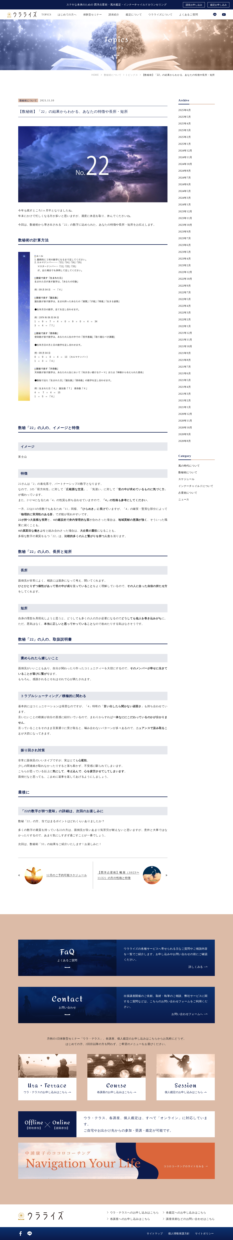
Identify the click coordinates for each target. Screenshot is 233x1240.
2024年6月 (184, 184)
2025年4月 (184, 123)
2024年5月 (184, 191)
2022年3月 (184, 312)
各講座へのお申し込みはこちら (130, 1218)
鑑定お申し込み (218, 4)
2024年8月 (184, 170)
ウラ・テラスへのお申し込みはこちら (134, 1212)
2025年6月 (184, 110)
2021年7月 (184, 366)
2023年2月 (184, 265)
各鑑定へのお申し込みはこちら (186, 1212)
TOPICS (46, 14)
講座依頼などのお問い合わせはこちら (190, 1218)
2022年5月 (184, 299)
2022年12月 (185, 272)
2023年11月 (185, 218)
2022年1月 (184, 326)
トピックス (131, 75)
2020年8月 (184, 441)
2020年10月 (185, 427)
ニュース (183, 499)
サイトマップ (155, 1233)
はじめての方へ (67, 14)
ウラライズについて (160, 14)
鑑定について (134, 14)
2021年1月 (184, 407)
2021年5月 (184, 380)
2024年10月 (185, 164)
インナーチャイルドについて (195, 486)
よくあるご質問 (188, 14)
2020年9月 (184, 434)
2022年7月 (184, 292)
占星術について (187, 492)
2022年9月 (184, 285)
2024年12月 (185, 150)
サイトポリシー (204, 1233)
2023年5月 (184, 252)
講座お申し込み (194, 4)
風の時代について (189, 465)
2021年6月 (184, 373)
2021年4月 (184, 387)
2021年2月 (184, 400)
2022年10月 (185, 278)
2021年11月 (185, 339)
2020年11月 (185, 420)
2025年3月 (184, 130)
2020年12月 (185, 414)
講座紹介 (113, 14)
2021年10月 (185, 346)
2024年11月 (185, 157)
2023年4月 (184, 258)
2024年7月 (184, 177)
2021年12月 (185, 333)
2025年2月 (184, 137)
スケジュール (186, 479)
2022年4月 (184, 306)
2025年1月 (184, 144)
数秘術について (28, 100)
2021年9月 (184, 353)
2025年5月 (184, 117)
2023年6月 (184, 245)
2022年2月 (184, 319)
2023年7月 (184, 238)
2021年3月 (184, 393)
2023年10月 (185, 225)
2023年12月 (185, 211)
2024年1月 (184, 204)
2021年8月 (184, 360)
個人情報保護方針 (179, 1233)
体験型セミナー (92, 14)
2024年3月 (184, 197)
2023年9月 (184, 231)
